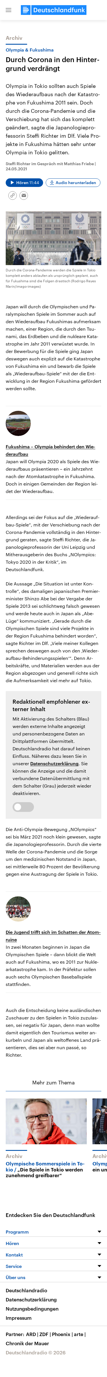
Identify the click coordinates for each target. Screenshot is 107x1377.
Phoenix (62, 1334)
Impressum (19, 1318)
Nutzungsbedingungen (32, 1308)
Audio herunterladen (76, 182)
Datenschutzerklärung (54, 763)
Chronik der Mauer (27, 1343)
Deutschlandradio (26, 1290)
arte (80, 1334)
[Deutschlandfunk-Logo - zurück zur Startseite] (53, 10)
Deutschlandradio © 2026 (36, 1352)
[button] (8, 10)
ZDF (45, 1334)
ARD (32, 1334)
